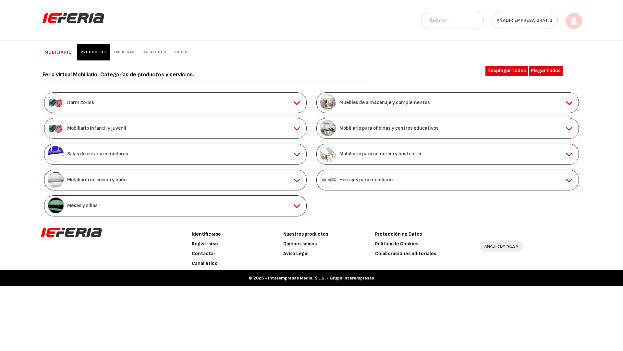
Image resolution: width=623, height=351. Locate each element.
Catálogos (154, 52)
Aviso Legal (296, 254)
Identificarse (206, 234)
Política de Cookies (396, 244)
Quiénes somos (300, 244)
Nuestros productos (305, 234)
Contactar (203, 254)
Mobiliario (58, 52)
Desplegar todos (506, 71)
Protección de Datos (398, 234)
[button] (175, 102)
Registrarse (205, 244)
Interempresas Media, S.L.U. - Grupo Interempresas (321, 278)
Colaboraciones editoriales (405, 254)
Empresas (124, 52)
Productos (93, 52)
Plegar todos (546, 71)
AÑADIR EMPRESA (501, 246)
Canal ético (205, 263)
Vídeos (181, 52)
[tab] (175, 102)
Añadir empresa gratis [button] (525, 20)
